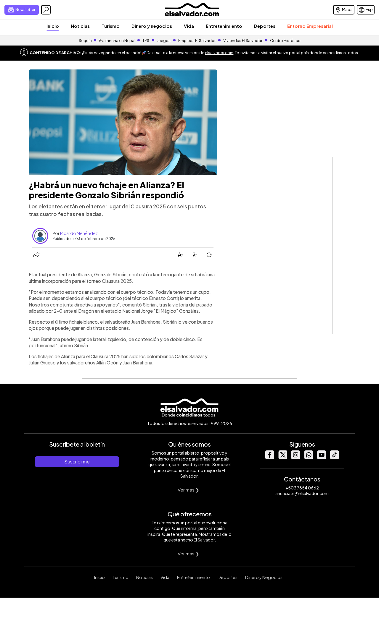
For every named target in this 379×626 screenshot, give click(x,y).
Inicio (52, 26)
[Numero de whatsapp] (308, 457)
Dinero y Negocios (263, 577)
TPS (145, 40)
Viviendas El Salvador (242, 40)
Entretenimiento (224, 26)
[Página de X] (282, 457)
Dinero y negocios (151, 26)
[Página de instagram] (295, 457)
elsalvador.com (219, 52)
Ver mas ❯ (188, 489)
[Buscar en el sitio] (46, 9)
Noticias (80, 26)
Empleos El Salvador (197, 40)
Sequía (85, 40)
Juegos (164, 40)
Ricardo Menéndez (79, 233)
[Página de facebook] (269, 457)
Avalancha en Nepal (117, 40)
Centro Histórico (285, 40)
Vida (189, 26)
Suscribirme (77, 461)
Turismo (111, 26)
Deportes (264, 26)
